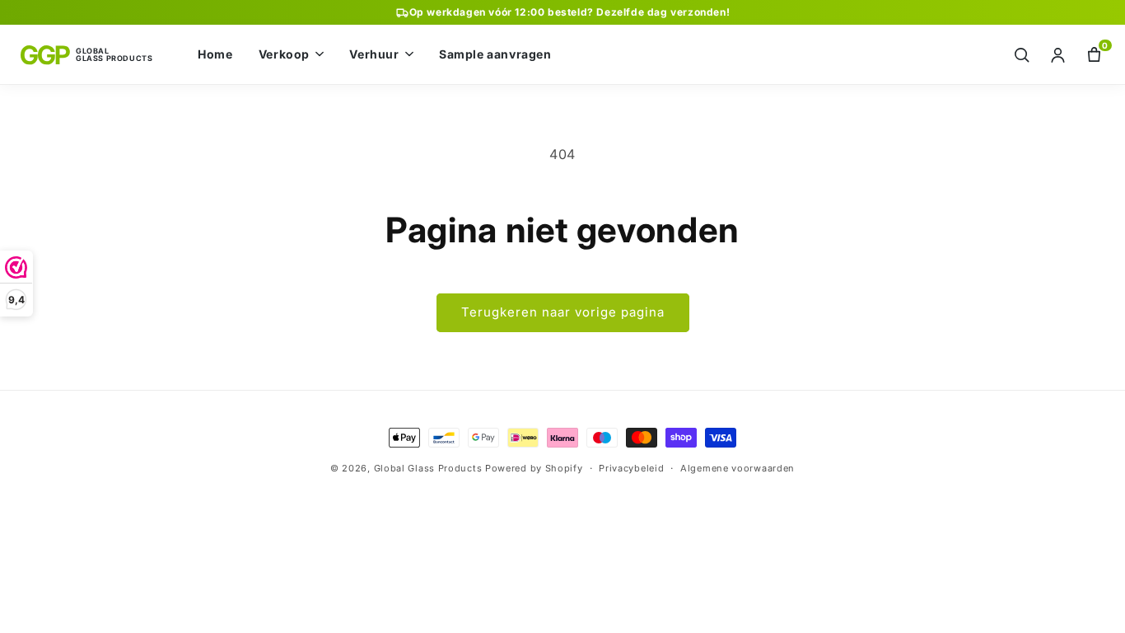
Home (215, 54)
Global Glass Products (428, 468)
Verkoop (284, 54)
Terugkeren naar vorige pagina (563, 312)
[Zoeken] (1022, 55)
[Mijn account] (1058, 55)
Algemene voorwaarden (737, 468)
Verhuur (374, 54)
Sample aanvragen (495, 54)
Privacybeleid (631, 468)
